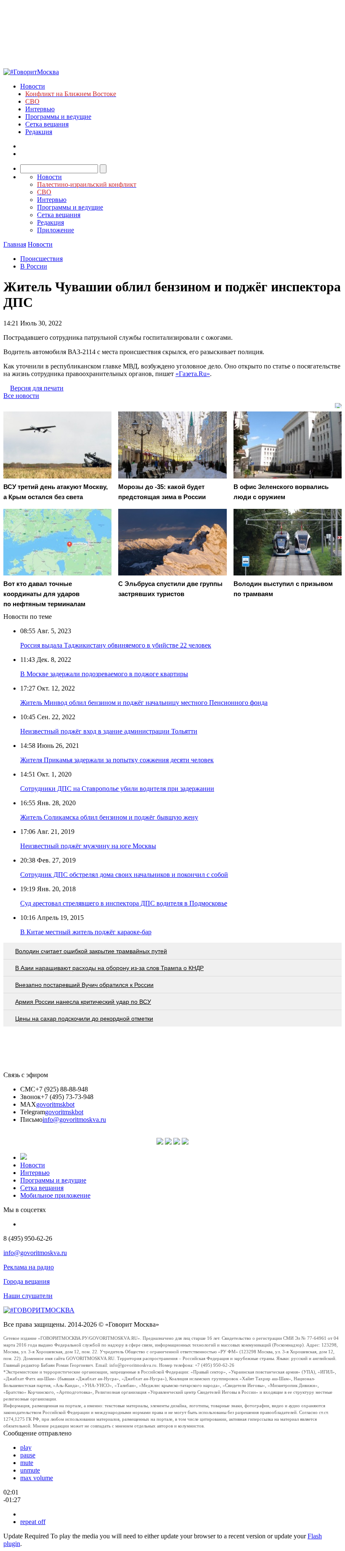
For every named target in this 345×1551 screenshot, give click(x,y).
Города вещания (26, 1281)
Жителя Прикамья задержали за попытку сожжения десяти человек (117, 759)
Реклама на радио (28, 1267)
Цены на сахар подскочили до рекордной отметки (84, 1018)
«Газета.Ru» (192, 373)
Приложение (55, 230)
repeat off (32, 1521)
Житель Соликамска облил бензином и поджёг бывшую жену (109, 817)
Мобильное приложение (55, 1195)
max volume (36, 1477)
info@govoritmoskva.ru (74, 1119)
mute (26, 1462)
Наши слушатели (28, 1295)
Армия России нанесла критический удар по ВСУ (83, 1001)
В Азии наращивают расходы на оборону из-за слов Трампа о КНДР (109, 968)
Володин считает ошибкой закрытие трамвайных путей (91, 951)
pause (27, 1455)
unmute (30, 1470)
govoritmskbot (55, 1104)
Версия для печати (37, 388)
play (26, 1447)
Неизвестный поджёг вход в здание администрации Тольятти (108, 731)
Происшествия (41, 258)
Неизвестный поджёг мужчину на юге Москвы (88, 845)
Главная (14, 244)
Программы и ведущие (58, 116)
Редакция (38, 131)
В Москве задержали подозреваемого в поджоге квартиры (104, 673)
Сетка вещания (47, 124)
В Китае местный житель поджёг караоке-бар (85, 931)
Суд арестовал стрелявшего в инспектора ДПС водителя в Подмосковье (123, 903)
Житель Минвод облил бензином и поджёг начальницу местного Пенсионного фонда (144, 702)
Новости (32, 86)
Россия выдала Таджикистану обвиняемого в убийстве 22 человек (115, 645)
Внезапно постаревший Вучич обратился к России (84, 984)
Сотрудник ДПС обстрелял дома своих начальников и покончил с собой (124, 874)
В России (33, 266)
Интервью (40, 109)
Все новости (21, 395)
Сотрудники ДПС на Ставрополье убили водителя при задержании (117, 788)
